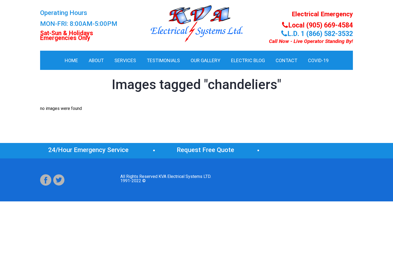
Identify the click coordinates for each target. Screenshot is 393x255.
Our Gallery (205, 60)
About (96, 60)
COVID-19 (318, 60)
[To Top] (376, 238)
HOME (71, 60)
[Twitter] (58, 180)
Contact (286, 60)
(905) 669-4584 (310, 150)
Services (125, 60)
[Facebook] (45, 180)
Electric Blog (248, 60)
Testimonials (163, 60)
